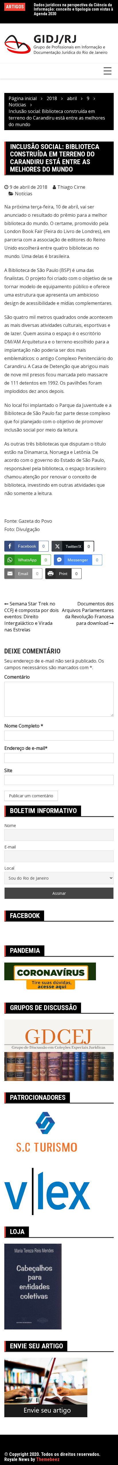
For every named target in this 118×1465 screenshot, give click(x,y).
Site (8, 770)
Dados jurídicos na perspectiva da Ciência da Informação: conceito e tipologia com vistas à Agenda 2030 (73, 9)
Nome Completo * (23, 726)
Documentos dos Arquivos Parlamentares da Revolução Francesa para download (88, 614)
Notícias (23, 193)
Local (9, 868)
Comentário (17, 677)
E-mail (10, 847)
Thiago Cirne (71, 187)
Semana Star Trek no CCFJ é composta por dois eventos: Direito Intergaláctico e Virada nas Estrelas (31, 617)
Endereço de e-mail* (26, 748)
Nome (10, 825)
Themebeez (48, 1459)
